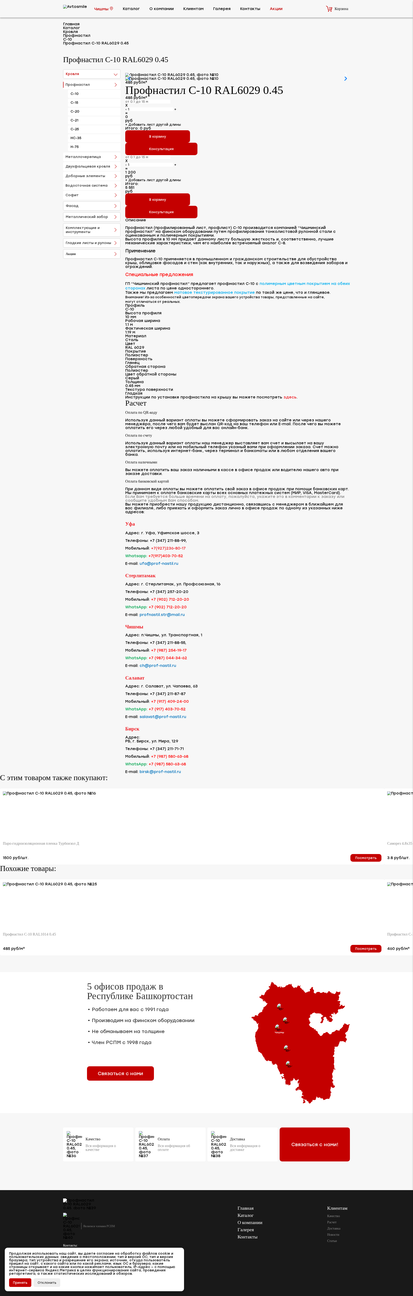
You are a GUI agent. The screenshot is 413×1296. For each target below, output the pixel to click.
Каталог (131, 8)
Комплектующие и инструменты (83, 230)
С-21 (74, 120)
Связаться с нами (120, 1073)
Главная (246, 1208)
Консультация (161, 149)
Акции (276, 8)
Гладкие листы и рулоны (88, 243)
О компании (161, 8)
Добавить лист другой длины (153, 124)
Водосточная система (86, 186)
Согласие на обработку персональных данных (96, 1286)
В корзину (157, 136)
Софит (72, 195)
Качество (333, 1216)
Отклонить (47, 1283)
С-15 (74, 103)
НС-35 (76, 138)
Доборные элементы (85, 176)
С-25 (75, 129)
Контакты (250, 8)
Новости (333, 1234)
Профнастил (77, 85)
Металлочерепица (83, 157)
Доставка (333, 1228)
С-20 (75, 111)
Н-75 (75, 147)
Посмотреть (366, 858)
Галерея (222, 8)
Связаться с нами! (314, 1144)
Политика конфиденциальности (86, 1275)
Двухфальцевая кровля (87, 166)
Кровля (72, 74)
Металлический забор (87, 217)
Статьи (332, 1241)
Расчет (332, 1222)
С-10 (75, 94)
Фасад (72, 206)
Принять (20, 1283)
